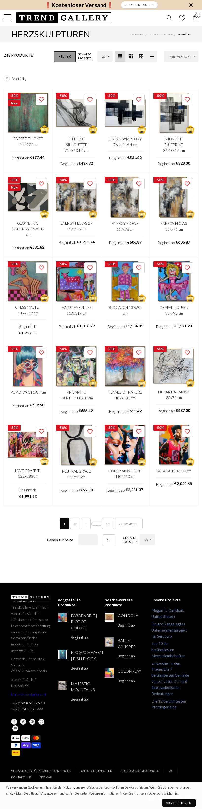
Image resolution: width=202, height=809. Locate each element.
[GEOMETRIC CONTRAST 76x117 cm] (28, 197)
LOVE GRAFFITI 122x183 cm (28, 473)
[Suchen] (169, 18)
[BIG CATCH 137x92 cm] (125, 281)
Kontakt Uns (21, 777)
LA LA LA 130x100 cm (173, 471)
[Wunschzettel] (182, 18)
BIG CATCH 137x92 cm (125, 310)
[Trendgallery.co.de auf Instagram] (41, 722)
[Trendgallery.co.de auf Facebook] (14, 722)
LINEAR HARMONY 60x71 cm (173, 395)
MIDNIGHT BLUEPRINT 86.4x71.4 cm (174, 145)
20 (103, 56)
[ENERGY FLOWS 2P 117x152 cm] (76, 197)
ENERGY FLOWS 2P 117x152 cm (76, 226)
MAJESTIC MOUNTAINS (83, 686)
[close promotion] (191, 5)
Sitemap (46, 777)
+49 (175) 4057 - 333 (27, 709)
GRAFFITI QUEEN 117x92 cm (173, 310)
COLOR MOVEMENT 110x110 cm (125, 474)
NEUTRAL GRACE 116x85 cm (76, 474)
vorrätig (19, 78)
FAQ (171, 771)
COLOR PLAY (129, 671)
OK (109, 540)
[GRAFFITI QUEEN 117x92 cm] (174, 281)
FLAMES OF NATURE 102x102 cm (125, 395)
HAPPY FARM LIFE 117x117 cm (76, 310)
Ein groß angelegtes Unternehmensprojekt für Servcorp (169, 630)
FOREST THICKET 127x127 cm (28, 141)
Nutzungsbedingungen (139, 771)
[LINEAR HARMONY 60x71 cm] (174, 366)
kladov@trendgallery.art (28, 694)
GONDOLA (128, 615)
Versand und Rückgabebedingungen (41, 771)
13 (108, 523)
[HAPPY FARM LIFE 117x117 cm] (76, 281)
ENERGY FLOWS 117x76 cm (125, 226)
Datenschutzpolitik (96, 771)
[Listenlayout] (152, 56)
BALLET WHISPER (127, 643)
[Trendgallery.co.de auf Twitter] (23, 722)
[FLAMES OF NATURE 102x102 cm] (125, 366)
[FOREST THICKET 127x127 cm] (28, 113)
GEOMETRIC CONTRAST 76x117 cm (28, 229)
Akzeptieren (179, 803)
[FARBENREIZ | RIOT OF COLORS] (62, 617)
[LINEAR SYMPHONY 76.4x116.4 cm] (125, 113)
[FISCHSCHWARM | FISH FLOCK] (62, 654)
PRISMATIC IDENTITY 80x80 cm (76, 395)
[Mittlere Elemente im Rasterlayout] (120, 56)
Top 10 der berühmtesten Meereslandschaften (168, 649)
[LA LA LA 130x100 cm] (174, 445)
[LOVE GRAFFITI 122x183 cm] (28, 445)
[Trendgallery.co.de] (64, 17)
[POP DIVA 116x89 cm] (28, 366)
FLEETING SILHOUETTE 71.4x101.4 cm (76, 145)
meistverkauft (180, 56)
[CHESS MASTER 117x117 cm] (28, 281)
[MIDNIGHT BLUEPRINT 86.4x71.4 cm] (174, 113)
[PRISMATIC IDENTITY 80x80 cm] (76, 366)
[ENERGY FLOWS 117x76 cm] (125, 197)
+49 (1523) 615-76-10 (28, 703)
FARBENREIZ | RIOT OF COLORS (84, 621)
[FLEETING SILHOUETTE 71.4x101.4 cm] (76, 113)
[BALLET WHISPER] (109, 642)
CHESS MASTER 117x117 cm (28, 310)
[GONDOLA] (109, 617)
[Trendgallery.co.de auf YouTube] (15, 728)
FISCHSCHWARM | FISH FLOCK (84, 655)
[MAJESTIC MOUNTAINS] (62, 685)
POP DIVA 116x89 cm (28, 392)
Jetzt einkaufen (139, 4)
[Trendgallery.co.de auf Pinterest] (32, 722)
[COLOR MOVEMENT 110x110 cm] (125, 445)
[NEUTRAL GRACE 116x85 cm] (76, 445)
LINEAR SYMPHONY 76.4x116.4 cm (125, 142)
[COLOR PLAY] (109, 673)
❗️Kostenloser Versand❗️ (79, 5)
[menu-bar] (9, 17)
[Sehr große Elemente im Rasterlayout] (141, 56)
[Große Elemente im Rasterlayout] (130, 56)
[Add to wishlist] (41, 99)
